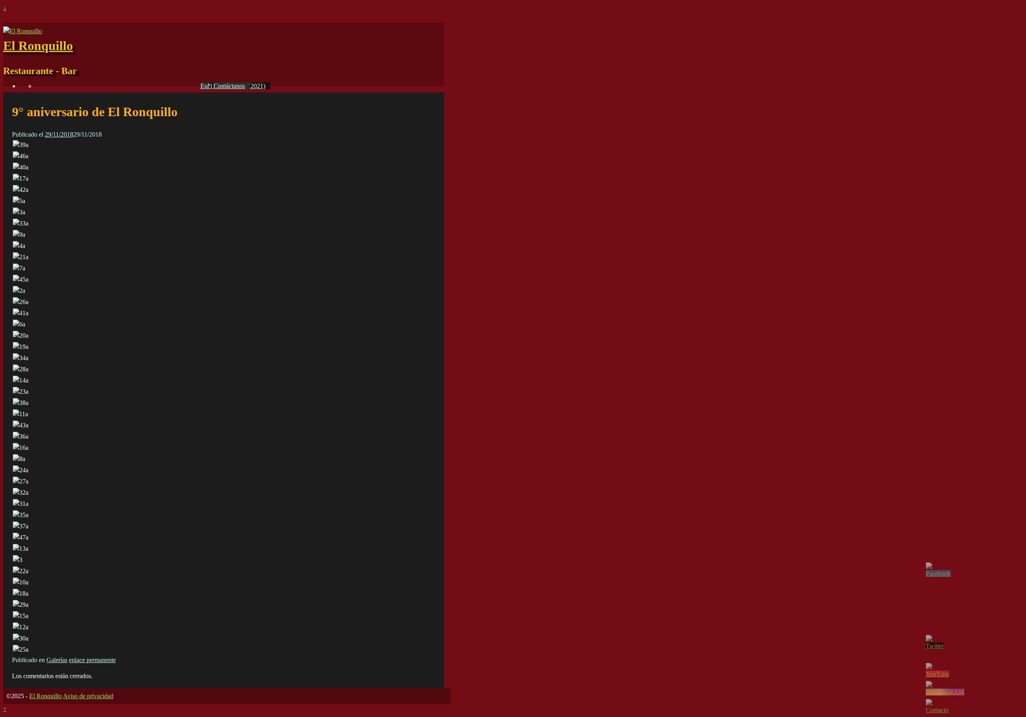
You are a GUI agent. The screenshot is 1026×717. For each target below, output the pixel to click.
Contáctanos (229, 86)
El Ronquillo (38, 45)
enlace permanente (92, 660)
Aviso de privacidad (88, 696)
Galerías (56, 660)
